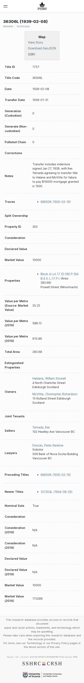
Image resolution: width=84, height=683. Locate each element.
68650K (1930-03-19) (56, 201)
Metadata (8, 26)
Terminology (23, 26)
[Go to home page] (42, 6)
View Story (35, 42)
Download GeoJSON (42, 48)
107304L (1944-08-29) (57, 491)
